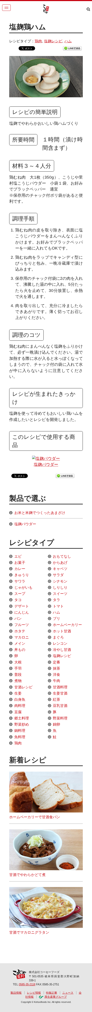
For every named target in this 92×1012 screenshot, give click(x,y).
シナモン (60, 581)
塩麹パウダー (46, 464)
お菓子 (19, 562)
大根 (18, 662)
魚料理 (19, 737)
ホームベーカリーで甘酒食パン (34, 817)
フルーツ (21, 625)
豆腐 (18, 712)
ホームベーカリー (67, 625)
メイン (19, 643)
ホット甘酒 (62, 631)
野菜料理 (60, 718)
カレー (19, 569)
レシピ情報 (34, 992)
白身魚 (19, 699)
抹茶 (56, 668)
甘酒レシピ (23, 687)
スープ (19, 593)
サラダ (58, 575)
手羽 (18, 668)
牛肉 (56, 681)
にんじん (21, 612)
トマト (58, 606)
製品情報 (16, 992)
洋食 (56, 674)
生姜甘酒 (60, 693)
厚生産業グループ (56, 996)
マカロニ (21, 637)
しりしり (60, 587)
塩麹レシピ (53, 41)
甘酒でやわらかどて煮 (27, 875)
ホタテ (19, 631)
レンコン (60, 643)
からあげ (60, 562)
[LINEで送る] (72, 48)
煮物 (18, 681)
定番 (56, 662)
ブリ (56, 618)
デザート (21, 606)
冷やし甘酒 (62, 649)
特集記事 (51, 992)
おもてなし (62, 556)
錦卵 (56, 724)
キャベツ (60, 569)
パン (18, 618)
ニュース (67, 992)
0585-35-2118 (27, 984)
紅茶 (56, 699)
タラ (56, 600)
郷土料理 (21, 718)
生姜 (18, 693)
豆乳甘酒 (60, 705)
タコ (18, 600)
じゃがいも (23, 587)
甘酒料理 (60, 687)
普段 (18, 674)
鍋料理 (19, 730)
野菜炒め (21, 724)
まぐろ (58, 637)
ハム (68, 41)
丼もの (19, 649)
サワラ (19, 581)
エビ (18, 556)
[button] (6, 7)
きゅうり (21, 575)
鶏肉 (38, 41)
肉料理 (19, 705)
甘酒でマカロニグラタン (29, 932)
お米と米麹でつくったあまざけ (39, 513)
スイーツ (60, 593)
